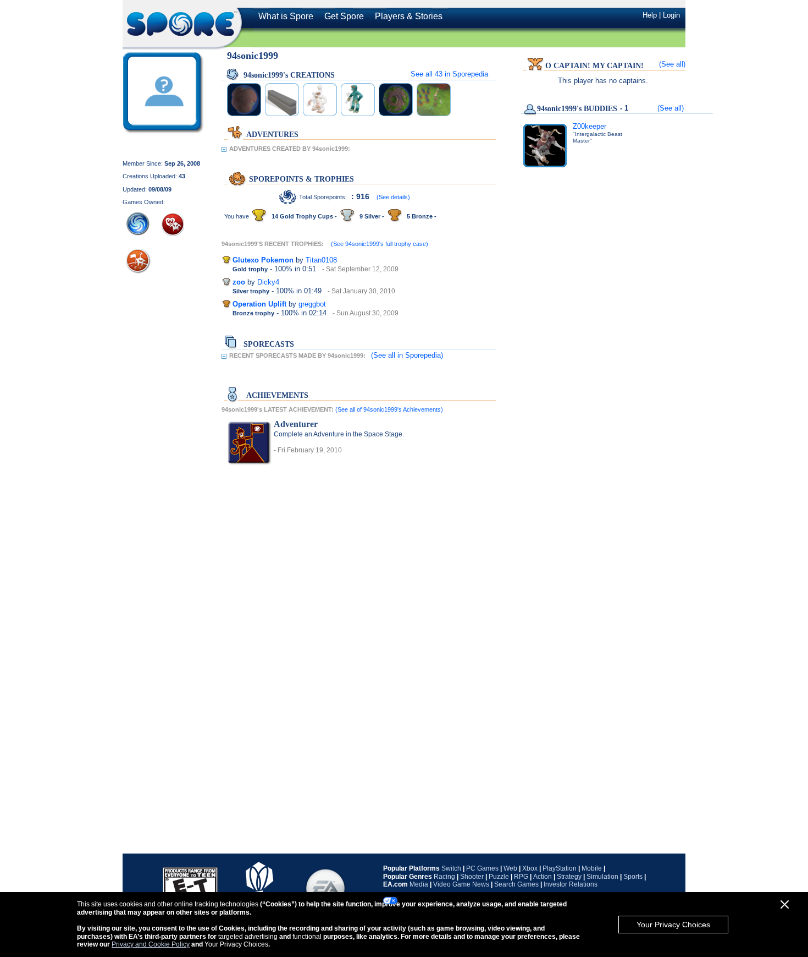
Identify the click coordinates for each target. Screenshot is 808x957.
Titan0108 (321, 260)
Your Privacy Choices (673, 924)
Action (542, 877)
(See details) (393, 197)
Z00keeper (589, 126)
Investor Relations (570, 884)
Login (671, 15)
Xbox (530, 868)
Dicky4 (268, 282)
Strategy (569, 877)
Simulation (602, 877)
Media (418, 884)
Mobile (592, 868)
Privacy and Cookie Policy (151, 944)
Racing (444, 877)
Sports (633, 877)
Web (510, 868)
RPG (521, 877)
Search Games (516, 884)
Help (650, 15)
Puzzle (499, 877)
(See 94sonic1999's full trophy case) (379, 243)
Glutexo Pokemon (263, 260)
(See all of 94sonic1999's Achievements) (389, 409)
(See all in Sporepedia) (407, 355)
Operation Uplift (259, 304)
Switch (451, 868)
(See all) (672, 64)
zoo (239, 282)
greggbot (312, 304)
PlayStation (560, 868)
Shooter (472, 877)
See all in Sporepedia (449, 74)
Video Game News (461, 884)
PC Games (482, 868)
